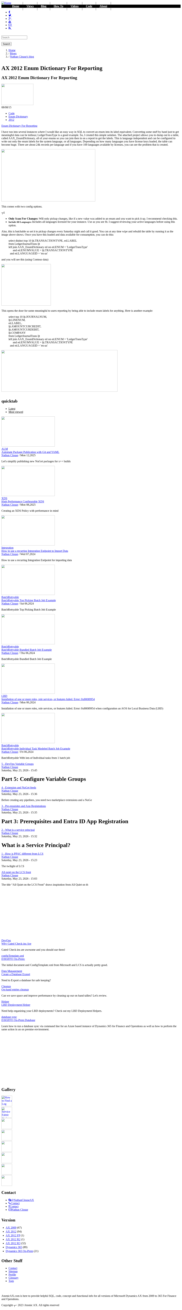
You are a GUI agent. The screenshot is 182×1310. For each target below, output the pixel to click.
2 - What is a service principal (18, 829)
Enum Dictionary (18, 116)
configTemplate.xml (12, 955)
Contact (15, 1203)
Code (89, 6)
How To (58, 6)
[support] (10, 1200)
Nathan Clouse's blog (22, 56)
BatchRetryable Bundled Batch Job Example (26, 649)
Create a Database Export (15, 974)
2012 (11, 119)
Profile (12, 1274)
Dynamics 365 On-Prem (19, 1251)
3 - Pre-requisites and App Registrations (23, 806)
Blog (43, 6)
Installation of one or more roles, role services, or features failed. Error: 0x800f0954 (48, 699)
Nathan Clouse (9, 455)
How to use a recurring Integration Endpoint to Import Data (34, 550)
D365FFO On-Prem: (13, 958)
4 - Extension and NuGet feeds (18, 787)
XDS (4, 498)
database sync (9, 1016)
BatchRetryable (10, 597)
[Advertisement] (91, 914)
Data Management (11, 971)
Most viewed (16, 411)
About (103, 6)
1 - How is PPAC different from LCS (22, 853)
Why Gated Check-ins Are (16, 943)
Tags (11, 1280)
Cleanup (6, 986)
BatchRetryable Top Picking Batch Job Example (28, 600)
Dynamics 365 (14, 1247)
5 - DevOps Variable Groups (17, 763)
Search (6, 44)
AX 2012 (11, 1231)
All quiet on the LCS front (16, 872)
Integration (7, 547)
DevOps (6, 940)
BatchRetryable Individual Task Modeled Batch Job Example (35, 748)
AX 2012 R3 (13, 1243)
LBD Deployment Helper (15, 1004)
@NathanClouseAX (22, 1200)
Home (15, 6)
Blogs (13, 53)
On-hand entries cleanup (15, 989)
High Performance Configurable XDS (22, 501)
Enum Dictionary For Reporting (19, 125)
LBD (4, 695)
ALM (4, 448)
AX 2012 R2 (13, 1239)
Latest (12, 408)
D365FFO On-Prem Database (18, 1020)
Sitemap (13, 1271)
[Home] (6, 2)
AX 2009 (11, 1227)
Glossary (13, 1277)
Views (30, 6)
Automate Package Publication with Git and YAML (30, 452)
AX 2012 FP (13, 1235)
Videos (75, 6)
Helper (5, 1001)
